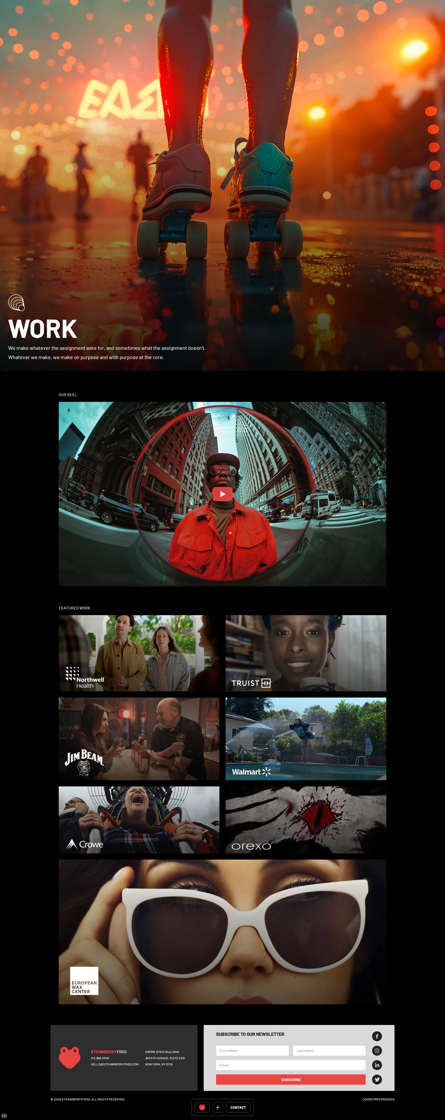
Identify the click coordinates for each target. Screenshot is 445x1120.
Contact (238, 1107)
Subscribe (291, 1079)
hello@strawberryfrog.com (115, 1064)
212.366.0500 (100, 1058)
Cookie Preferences (378, 1099)
